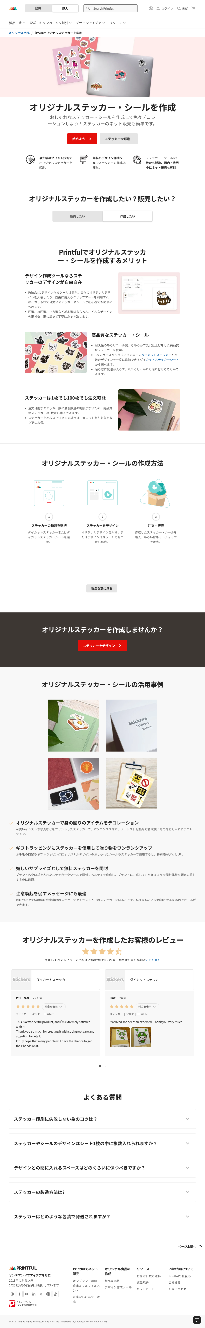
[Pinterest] (48, 1294)
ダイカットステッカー (157, 355)
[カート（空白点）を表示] (193, 8)
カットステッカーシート (162, 359)
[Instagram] (12, 1294)
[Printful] (13, 8)
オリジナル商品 (19, 33)
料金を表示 (51, 1006)
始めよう (79, 138)
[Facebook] (19, 1294)
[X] (41, 1294)
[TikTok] (55, 1294)
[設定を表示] (151, 8)
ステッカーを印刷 (118, 138)
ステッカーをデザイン (99, 645)
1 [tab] (100, 1066)
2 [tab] (105, 1066)
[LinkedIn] (34, 1294)
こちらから (153, 960)
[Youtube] (26, 1294)
